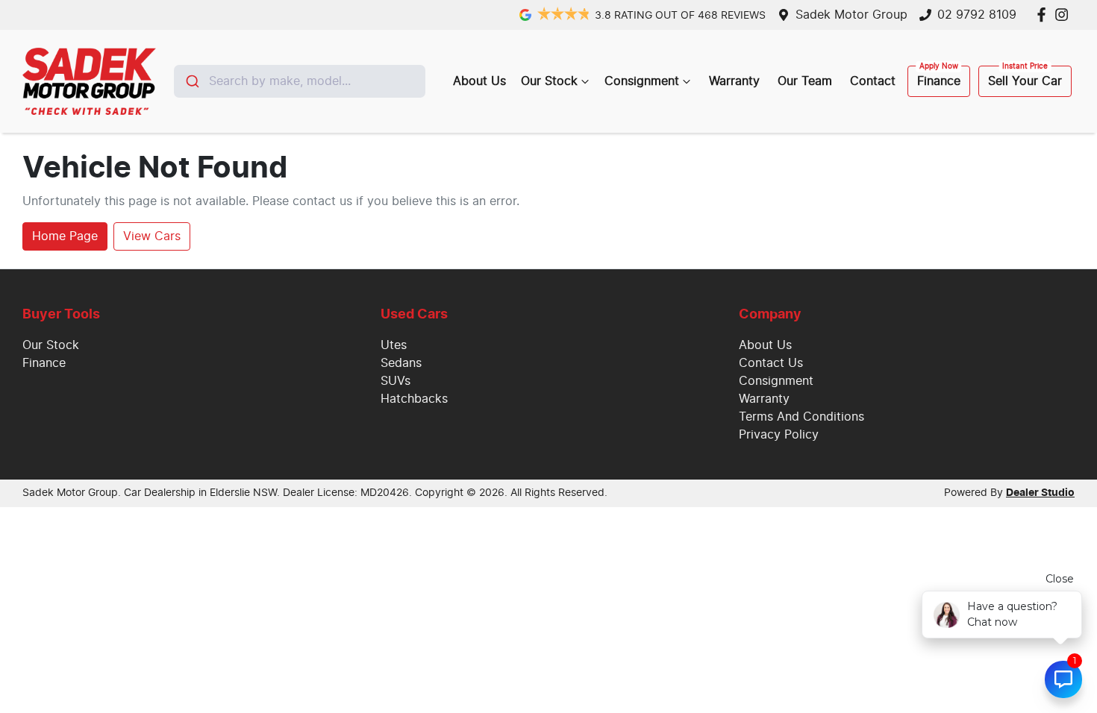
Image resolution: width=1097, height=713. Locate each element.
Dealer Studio (1040, 493)
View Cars (152, 236)
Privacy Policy (779, 435)
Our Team (805, 81)
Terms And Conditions (801, 417)
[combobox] (299, 81)
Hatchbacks (414, 399)
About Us (479, 81)
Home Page (65, 236)
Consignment (641, 81)
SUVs (395, 381)
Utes (394, 345)
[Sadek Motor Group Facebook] (1044, 14)
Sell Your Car (1025, 81)
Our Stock (549, 81)
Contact (873, 81)
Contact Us (771, 363)
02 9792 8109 (976, 15)
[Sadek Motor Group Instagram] (1064, 14)
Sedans (401, 363)
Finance (938, 81)
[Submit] (191, 81)
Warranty (734, 81)
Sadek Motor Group (851, 15)
